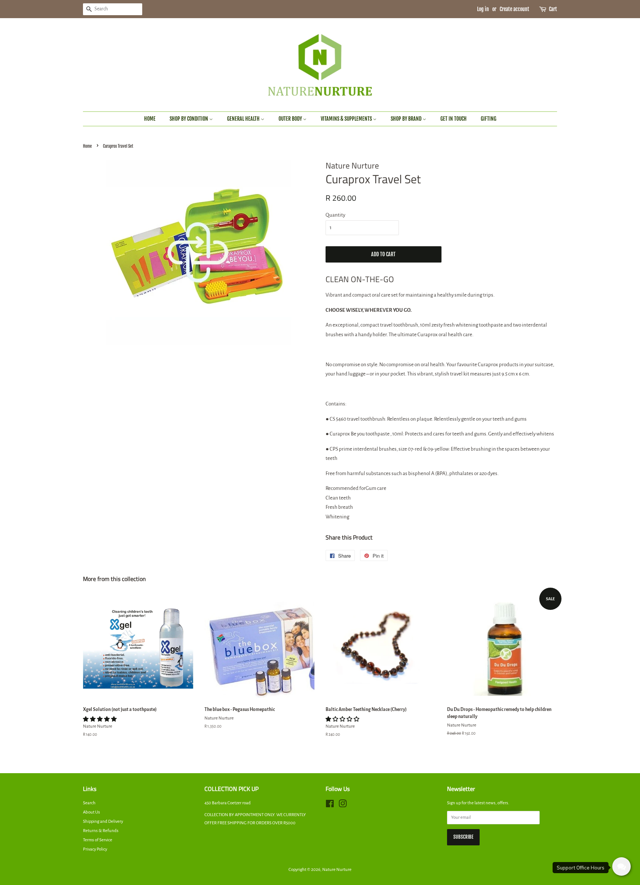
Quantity (335, 215)
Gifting (488, 119)
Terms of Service (97, 840)
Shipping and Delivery (103, 821)
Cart (553, 9)
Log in (483, 9)
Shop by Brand (407, 119)
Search (89, 803)
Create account (514, 9)
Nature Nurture (336, 869)
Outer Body (291, 119)
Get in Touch (453, 119)
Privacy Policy (95, 849)
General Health (244, 119)
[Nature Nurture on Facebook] (330, 805)
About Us (91, 812)
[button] (100, 719)
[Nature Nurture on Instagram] (343, 805)
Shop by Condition (189, 119)
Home (150, 119)
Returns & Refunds (101, 830)
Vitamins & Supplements (347, 119)
